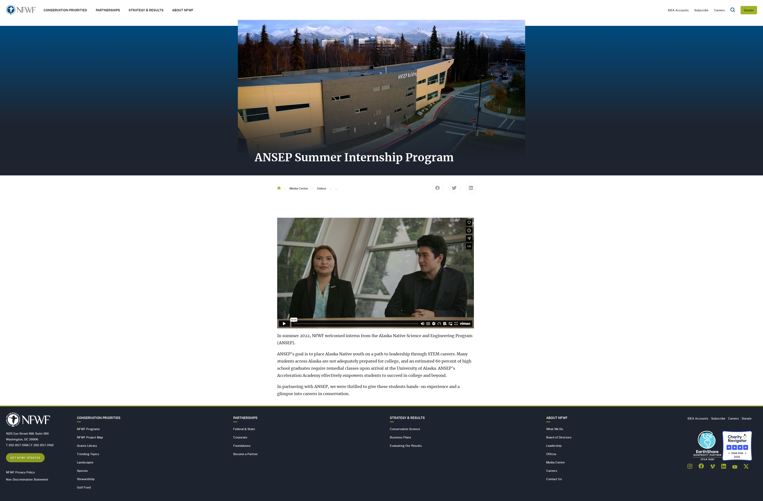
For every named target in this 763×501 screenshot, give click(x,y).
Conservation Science (405, 429)
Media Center (299, 188)
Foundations (242, 445)
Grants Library (87, 445)
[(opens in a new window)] (689, 465)
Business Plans (400, 437)
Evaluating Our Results (406, 445)
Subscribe (701, 10)
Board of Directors (558, 437)
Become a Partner (245, 454)
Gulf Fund (84, 487)
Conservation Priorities (98, 417)
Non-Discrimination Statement (27, 479)
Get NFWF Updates (25, 457)
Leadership (554, 445)
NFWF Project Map (90, 437)
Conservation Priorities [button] (65, 10)
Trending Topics (88, 454)
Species (82, 470)
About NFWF (556, 417)
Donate (749, 10)
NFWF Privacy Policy (20, 472)
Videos (321, 188)
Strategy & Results (146, 10)
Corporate (240, 437)
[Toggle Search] (732, 10)
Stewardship (86, 479)
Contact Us (554, 479)
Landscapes (85, 462)
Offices (551, 454)
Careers (719, 10)
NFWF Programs (88, 429)
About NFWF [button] (182, 10)
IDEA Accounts (678, 10)
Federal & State (244, 429)
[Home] (21, 11)
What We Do (554, 429)
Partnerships (108, 10)
